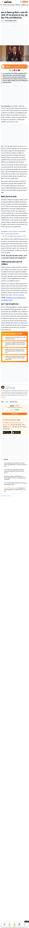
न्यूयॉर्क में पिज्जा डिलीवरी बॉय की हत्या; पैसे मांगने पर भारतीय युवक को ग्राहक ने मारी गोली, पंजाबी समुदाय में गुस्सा (15, 358)
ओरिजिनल (24, 5)
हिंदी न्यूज (10, 427)
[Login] (14, 925)
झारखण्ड (4, 5)
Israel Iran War (13, 401)
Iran (7, 401)
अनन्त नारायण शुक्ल (11, 388)
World (7, 8)
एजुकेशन (7, 423)
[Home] (8, 2)
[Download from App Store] (16, 432)
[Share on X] (19, 70)
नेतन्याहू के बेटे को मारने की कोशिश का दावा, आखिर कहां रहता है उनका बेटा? (15, 338)
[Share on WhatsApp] (10, 70)
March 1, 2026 (22, 236)
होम (1, 5)
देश (3, 423)
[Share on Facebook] (12, 70)
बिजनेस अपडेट (17, 423)
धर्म (22, 423)
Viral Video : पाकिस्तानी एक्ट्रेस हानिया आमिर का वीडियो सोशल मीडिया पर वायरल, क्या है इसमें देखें (15, 344)
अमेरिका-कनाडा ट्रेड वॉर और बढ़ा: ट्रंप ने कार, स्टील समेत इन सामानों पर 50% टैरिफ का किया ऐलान (14, 351)
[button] (14, 53)
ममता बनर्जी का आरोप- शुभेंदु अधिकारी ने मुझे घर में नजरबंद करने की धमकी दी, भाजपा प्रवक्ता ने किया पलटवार (14, 471)
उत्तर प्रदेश (12, 5)
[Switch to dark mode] (21, 2)
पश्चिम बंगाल (17, 5)
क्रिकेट (4, 425)
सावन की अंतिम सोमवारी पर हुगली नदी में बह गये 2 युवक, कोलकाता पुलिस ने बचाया (15, 483)
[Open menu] (2, 2)
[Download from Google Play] (7, 432)
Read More (3, 397)
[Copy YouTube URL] (14, 70)
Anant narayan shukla (11, 20)
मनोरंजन (12, 423)
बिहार (8, 5)
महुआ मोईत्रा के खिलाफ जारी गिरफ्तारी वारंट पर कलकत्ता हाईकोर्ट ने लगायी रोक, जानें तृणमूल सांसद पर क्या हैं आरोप (15, 478)
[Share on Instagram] (17, 70)
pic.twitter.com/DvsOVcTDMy (11, 233)
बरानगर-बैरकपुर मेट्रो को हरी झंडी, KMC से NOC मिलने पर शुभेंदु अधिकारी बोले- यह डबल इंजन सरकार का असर (15, 464)
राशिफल (9, 425)
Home (2, 8)
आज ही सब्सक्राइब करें (14, 413)
